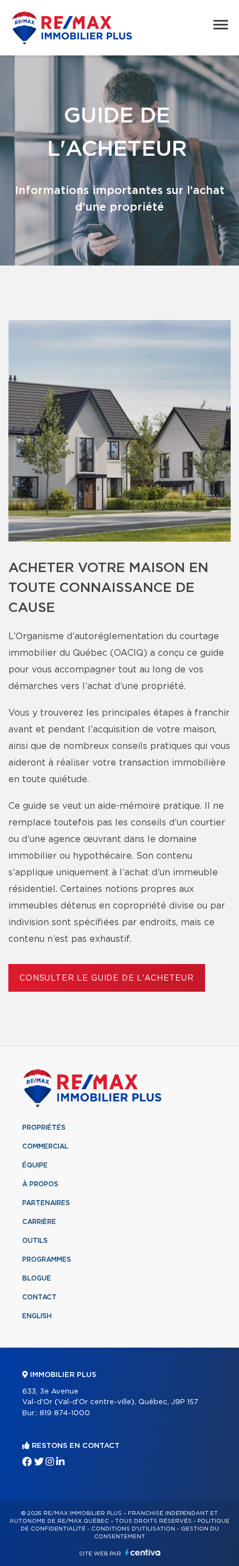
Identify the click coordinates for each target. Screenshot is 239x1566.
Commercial (45, 1146)
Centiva (143, 1552)
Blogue (36, 1278)
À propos (40, 1184)
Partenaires (46, 1203)
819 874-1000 (64, 1413)
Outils (35, 1240)
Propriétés (44, 1127)
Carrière (39, 1221)
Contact (39, 1297)
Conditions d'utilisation (133, 1529)
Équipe (35, 1165)
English (37, 1316)
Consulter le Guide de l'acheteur (106, 978)
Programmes (46, 1259)
